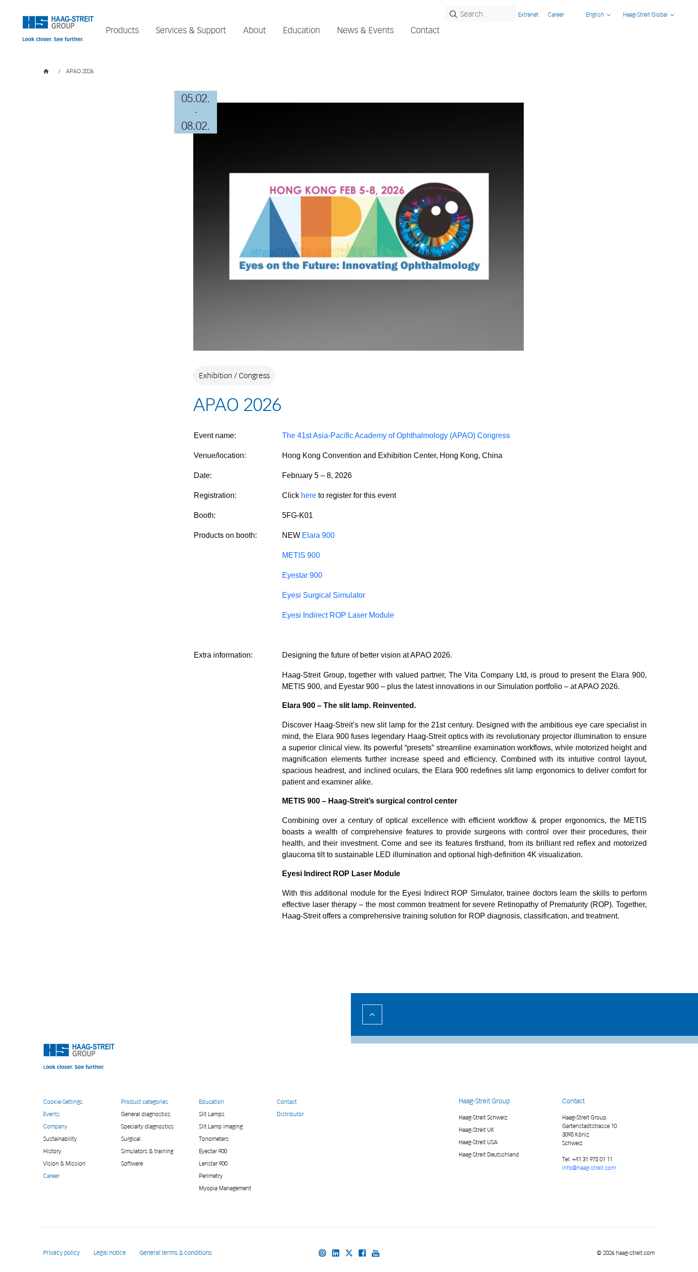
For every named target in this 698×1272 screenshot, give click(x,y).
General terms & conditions (176, 1252)
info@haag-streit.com (589, 1167)
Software (132, 1163)
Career (556, 14)
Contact (425, 30)
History (52, 1151)
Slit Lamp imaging (221, 1126)
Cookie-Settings (63, 1101)
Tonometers (214, 1138)
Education (211, 1101)
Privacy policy (61, 1252)
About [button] (254, 30)
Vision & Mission (64, 1163)
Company (55, 1126)
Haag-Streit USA (478, 1142)
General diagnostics (145, 1114)
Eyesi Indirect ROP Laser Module (338, 615)
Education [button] (301, 30)
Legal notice (110, 1252)
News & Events (365, 30)
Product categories (144, 1101)
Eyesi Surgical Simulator (323, 595)
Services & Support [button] (191, 30)
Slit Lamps (212, 1114)
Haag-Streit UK (476, 1129)
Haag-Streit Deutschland (489, 1154)
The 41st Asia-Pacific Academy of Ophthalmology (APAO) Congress (396, 435)
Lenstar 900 (213, 1163)
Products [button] (122, 30)
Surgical (131, 1138)
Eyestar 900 (213, 1151)
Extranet (528, 14)
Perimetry (211, 1175)
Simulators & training (147, 1151)
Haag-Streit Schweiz (483, 1117)
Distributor (290, 1114)
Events (51, 1114)
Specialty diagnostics (147, 1126)
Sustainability (60, 1138)
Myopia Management (225, 1188)
